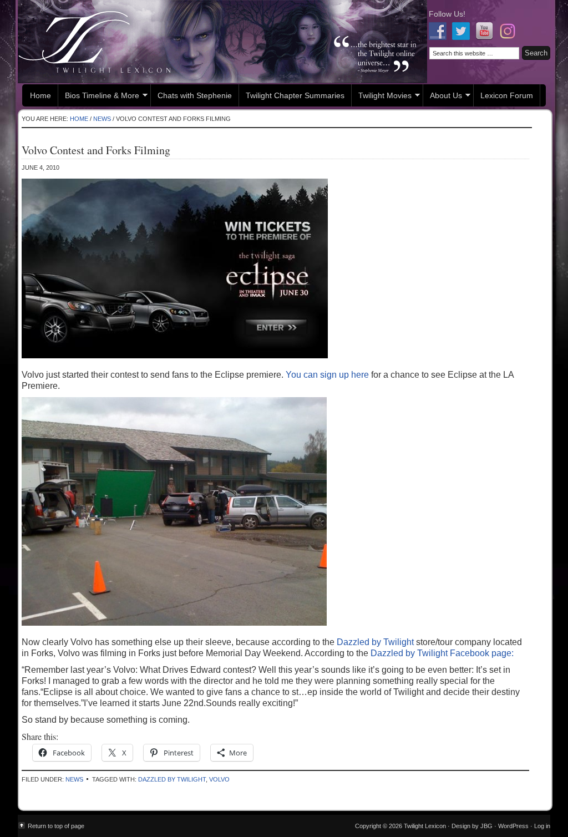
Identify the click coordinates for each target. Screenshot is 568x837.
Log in (542, 826)
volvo (219, 779)
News (74, 779)
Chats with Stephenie (195, 95)
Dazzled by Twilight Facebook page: (441, 653)
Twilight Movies (382, 97)
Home (40, 95)
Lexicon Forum (506, 95)
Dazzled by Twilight (376, 642)
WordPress (513, 826)
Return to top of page (56, 826)
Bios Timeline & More (98, 97)
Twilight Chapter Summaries (295, 95)
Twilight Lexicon (222, 41)
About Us (442, 97)
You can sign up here (327, 374)
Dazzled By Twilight (172, 779)
